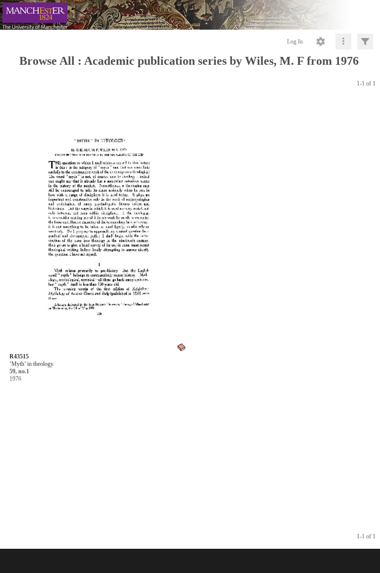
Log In (295, 41)
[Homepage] (190, 15)
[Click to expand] (365, 41)
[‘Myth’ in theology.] (98, 226)
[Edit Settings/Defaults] (320, 41)
